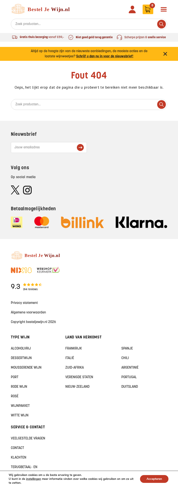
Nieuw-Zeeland (77, 387)
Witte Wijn (19, 415)
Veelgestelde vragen (28, 438)
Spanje (127, 348)
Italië (69, 358)
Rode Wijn (19, 387)
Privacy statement (24, 303)
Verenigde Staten (79, 377)
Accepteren (154, 479)
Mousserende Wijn (26, 367)
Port (14, 377)
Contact (17, 448)
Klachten (18, 457)
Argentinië (129, 367)
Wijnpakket (20, 406)
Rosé (14, 396)
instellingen (33, 479)
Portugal (129, 377)
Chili (125, 358)
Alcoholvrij (21, 348)
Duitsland (129, 387)
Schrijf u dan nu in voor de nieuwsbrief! (104, 56)
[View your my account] (132, 9)
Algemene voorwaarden (28, 312)
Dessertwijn (21, 358)
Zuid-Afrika (74, 367)
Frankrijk (73, 348)
